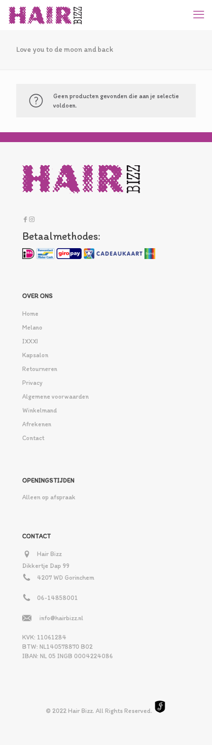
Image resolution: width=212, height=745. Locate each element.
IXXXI (30, 341)
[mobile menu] (198, 14)
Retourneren (39, 368)
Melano (32, 327)
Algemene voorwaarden (55, 396)
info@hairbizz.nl (61, 618)
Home (30, 313)
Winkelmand (39, 410)
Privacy (32, 382)
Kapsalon (35, 355)
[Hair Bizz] (45, 14)
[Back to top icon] (191, 724)
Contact (33, 438)
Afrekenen (36, 424)
